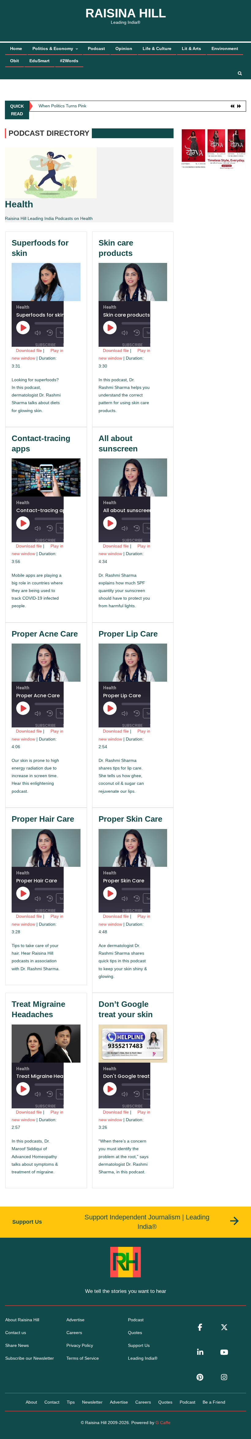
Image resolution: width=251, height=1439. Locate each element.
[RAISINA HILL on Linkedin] (200, 1352)
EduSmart (39, 60)
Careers (74, 1332)
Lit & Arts (191, 48)
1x (61, 333)
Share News (17, 1345)
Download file (29, 350)
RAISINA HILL (125, 13)
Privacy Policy (79, 1345)
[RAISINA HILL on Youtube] (224, 1352)
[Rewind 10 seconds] (50, 333)
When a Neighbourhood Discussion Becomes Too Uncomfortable (101, 108)
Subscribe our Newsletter (29, 1358)
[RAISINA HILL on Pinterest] (200, 1377)
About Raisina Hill (22, 1319)
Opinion (123, 48)
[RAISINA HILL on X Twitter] (224, 1327)
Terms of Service (82, 1358)
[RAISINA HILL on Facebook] (200, 1327)
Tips (71, 1402)
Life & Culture (157, 48)
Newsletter (92, 1402)
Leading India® (142, 1358)
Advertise (75, 1319)
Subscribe (45, 344)
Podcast (96, 48)
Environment (225, 48)
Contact (51, 1402)
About (31, 1402)
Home (16, 48)
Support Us (139, 1345)
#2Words (69, 60)
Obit (14, 60)
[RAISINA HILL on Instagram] (224, 1377)
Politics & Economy (52, 48)
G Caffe (162, 1422)
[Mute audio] (39, 333)
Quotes (135, 1332)
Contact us (15, 1332)
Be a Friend (214, 1402)
